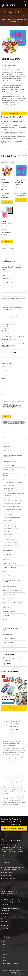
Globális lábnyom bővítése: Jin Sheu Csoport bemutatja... (11, 892)
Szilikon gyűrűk (7, 531)
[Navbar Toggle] (25, 5)
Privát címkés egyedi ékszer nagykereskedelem (10, 629)
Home (3, 19)
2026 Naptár (4, 926)
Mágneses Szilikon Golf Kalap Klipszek (13, 509)
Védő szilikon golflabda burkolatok (12, 506)
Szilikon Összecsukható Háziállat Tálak (13, 501)
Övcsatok (5, 802)
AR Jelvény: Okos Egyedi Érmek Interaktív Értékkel (13, 918)
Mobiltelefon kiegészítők (9, 611)
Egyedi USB (6, 615)
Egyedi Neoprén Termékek (10, 586)
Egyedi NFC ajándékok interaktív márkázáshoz (10, 909)
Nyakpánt (5, 798)
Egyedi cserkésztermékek (10, 563)
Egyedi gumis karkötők (9, 488)
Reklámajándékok (7, 555)
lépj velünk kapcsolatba (13, 804)
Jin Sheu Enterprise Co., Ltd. (17, 970)
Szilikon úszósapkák (8, 512)
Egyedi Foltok (6, 559)
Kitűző (12, 798)
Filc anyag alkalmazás (9, 638)
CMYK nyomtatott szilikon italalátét (5, 183)
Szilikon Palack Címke (9, 514)
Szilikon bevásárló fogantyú (10, 542)
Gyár (4, 957)
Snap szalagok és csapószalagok (11, 491)
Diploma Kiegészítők (8, 594)
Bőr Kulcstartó (22, 802)
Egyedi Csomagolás (8, 642)
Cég (4, 941)
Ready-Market (20, 974)
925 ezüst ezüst (7, 624)
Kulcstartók (17, 798)
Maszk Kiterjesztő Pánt (9, 539)
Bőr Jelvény (14, 800)
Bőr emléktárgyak (7, 550)
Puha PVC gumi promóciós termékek (10, 474)
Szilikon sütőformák (9, 537)
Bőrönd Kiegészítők (8, 598)
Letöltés (8, 663)
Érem (21, 798)
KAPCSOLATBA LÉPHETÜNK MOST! (14, 828)
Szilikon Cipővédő (8, 523)
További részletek (14, 730)
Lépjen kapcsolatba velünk (10, 963)
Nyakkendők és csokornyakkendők (12, 590)
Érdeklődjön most (14, 113)
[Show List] (26, 156)
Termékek (5, 947)
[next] (25, 149)
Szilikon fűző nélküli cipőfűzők (11, 545)
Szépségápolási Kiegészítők (10, 567)
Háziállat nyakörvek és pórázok (11, 603)
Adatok (5, 954)
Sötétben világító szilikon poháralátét (6, 223)
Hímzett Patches (10, 802)
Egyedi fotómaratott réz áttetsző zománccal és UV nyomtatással (11, 901)
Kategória (8, 19)
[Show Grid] (24, 156)
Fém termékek (6, 451)
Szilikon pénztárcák (8, 534)
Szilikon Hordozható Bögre (10, 526)
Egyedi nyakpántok (8, 469)
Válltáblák (5, 571)
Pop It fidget (7, 498)
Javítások (9, 798)
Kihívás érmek (5, 800)
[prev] (2, 149)
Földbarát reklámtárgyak (9, 576)
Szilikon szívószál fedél (9, 485)
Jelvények (19, 800)
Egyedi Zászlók (7, 607)
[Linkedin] (5, 856)
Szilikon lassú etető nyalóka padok (12, 503)
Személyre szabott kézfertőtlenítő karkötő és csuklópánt (14, 494)
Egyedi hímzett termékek (9, 461)
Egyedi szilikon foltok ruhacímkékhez (13, 482)
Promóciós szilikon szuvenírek (18, 19)
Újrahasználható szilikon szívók (11, 528)
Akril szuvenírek (7, 634)
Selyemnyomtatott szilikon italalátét (20, 182)
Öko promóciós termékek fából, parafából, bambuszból (11, 581)
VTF (4, 944)
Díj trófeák (6, 619)
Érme (23, 798)
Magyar (25, 1)
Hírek (4, 951)
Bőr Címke (16, 802)
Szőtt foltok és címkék (9, 465)
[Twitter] (3, 856)
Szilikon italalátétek (14, 21)
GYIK (4, 960)
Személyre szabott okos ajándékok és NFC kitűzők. (12, 456)
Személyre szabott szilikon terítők (12, 517)
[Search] (25, 438)
